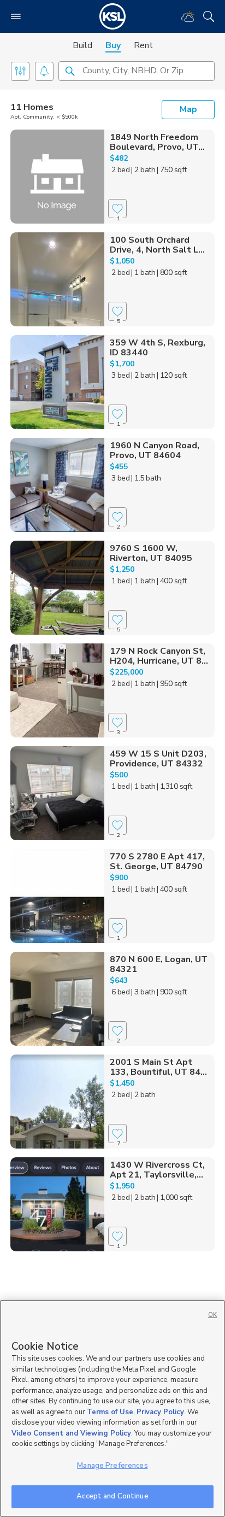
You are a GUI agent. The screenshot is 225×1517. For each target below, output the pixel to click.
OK (212, 1315)
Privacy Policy (160, 1412)
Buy (113, 45)
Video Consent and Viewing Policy (71, 1433)
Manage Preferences (112, 1466)
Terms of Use (110, 1412)
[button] (69, 70)
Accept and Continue (112, 1496)
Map (188, 109)
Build (82, 45)
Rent (143, 45)
